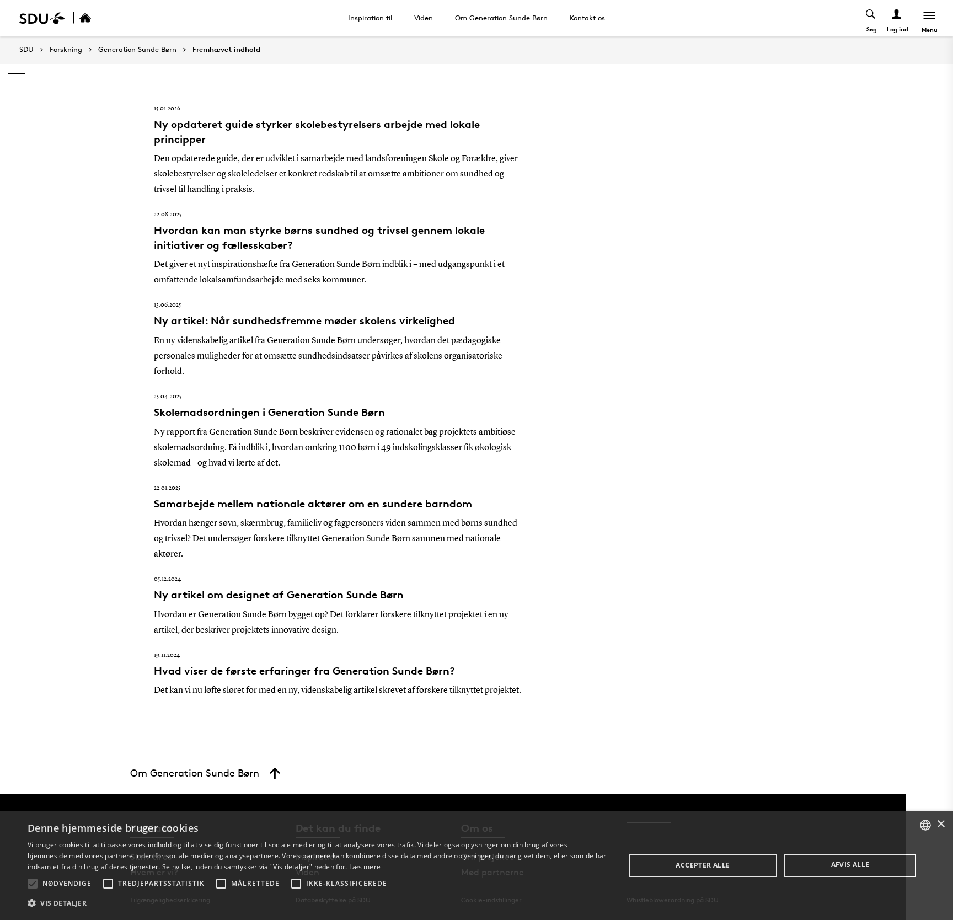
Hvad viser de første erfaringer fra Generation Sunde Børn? (304, 670)
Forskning (66, 50)
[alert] (476, 865)
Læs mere (365, 866)
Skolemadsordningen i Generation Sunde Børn (269, 412)
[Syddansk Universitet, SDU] (42, 18)
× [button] (940, 824)
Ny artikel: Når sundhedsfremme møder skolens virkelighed (304, 320)
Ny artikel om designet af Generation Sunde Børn (279, 594)
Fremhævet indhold (226, 50)
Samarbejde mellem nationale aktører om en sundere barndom (313, 503)
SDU (26, 49)
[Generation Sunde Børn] (97, 18)
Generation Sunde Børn (137, 50)
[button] (33, 884)
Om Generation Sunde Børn (501, 17)
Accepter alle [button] (703, 865)
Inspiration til (370, 17)
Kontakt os (587, 17)
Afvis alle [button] (850, 864)
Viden (423, 17)
